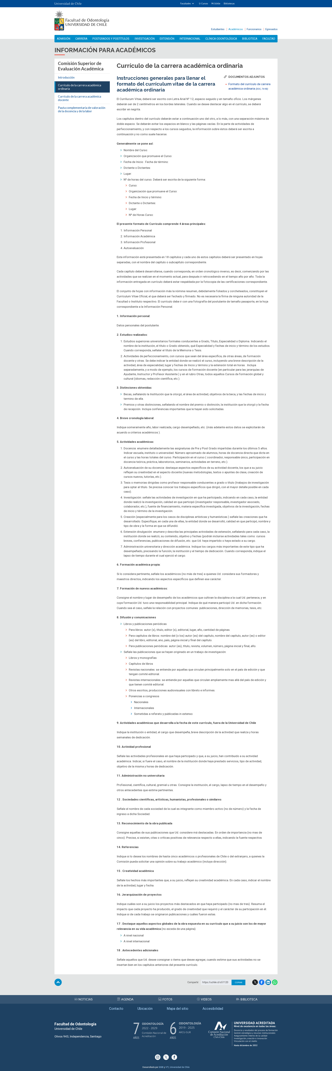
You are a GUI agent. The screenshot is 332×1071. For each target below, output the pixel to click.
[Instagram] (157, 1057)
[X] (166, 1057)
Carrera (81, 38)
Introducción (66, 77)
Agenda (127, 999)
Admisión (63, 38)
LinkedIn (268, 982)
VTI (167, 1067)
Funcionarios (254, 29)
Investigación (145, 38)
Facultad (268, 38)
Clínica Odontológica (221, 38)
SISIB (161, 1067)
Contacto (116, 1008)
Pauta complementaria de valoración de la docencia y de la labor (81, 109)
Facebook (261, 982)
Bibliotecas (229, 3)
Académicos (235, 29)
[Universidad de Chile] (67, 3)
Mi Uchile (215, 3)
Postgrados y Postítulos (110, 38)
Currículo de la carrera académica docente (79, 98)
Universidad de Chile (180, 1067)
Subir (58, 982)
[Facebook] (174, 1057)
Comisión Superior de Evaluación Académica (81, 66)
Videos (206, 999)
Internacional (189, 38)
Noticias (86, 999)
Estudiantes (217, 29)
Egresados (271, 29)
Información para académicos (105, 50)
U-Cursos (203, 3)
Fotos (167, 999)
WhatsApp (275, 982)
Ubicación (145, 1008)
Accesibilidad (212, 1008)
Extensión (167, 38)
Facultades (185, 3)
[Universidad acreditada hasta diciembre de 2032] (243, 1034)
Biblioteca (249, 38)
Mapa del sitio (177, 1008)
